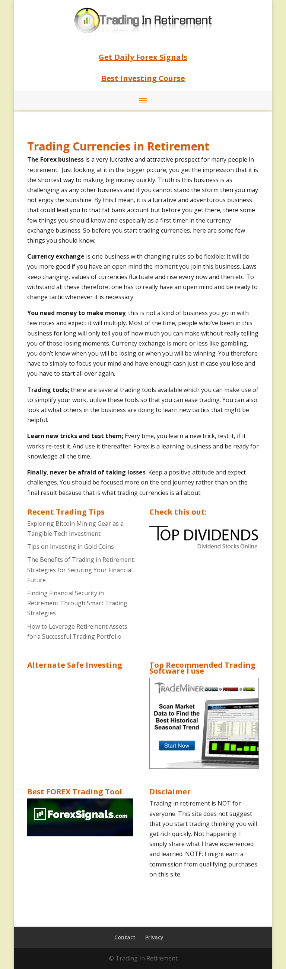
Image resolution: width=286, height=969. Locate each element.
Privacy (154, 937)
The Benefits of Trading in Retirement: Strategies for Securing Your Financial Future (81, 569)
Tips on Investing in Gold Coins (70, 546)
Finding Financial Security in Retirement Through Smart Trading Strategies (77, 603)
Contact (125, 937)
